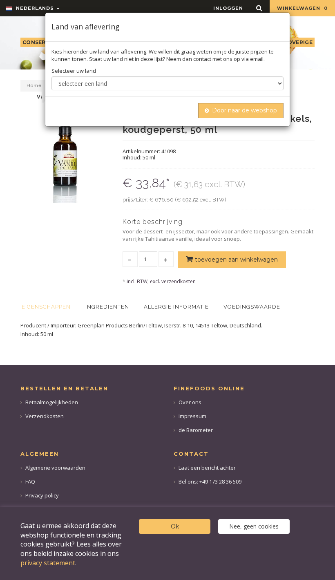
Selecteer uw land (73, 70)
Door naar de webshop (244, 110)
